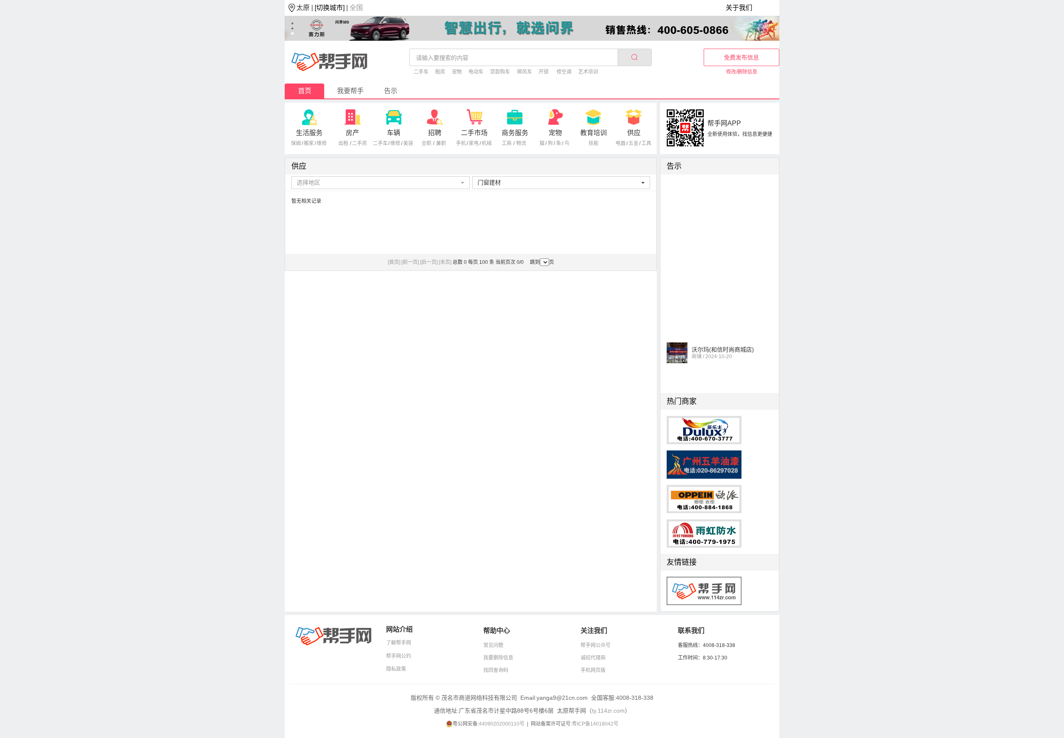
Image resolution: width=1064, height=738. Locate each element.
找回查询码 (495, 670)
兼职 (441, 143)
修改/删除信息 (741, 72)
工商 (507, 143)
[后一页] (429, 262)
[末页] (445, 262)
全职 (426, 143)
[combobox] (380, 182)
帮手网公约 (398, 656)
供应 (633, 132)
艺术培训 (588, 72)
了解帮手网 (398, 643)
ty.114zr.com (608, 710)
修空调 (564, 72)
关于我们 (739, 7)
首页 (304, 90)
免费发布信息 (741, 57)
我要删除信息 (498, 658)
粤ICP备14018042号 (595, 724)
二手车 (421, 72)
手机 (461, 143)
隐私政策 (396, 669)
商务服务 (515, 132)
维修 (322, 143)
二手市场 (474, 132)
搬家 (309, 143)
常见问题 (493, 645)
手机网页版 (593, 670)
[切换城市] (330, 7)
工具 (646, 143)
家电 (474, 143)
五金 (633, 143)
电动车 (475, 72)
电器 (621, 143)
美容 (408, 143)
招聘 (434, 132)
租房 (440, 72)
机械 (487, 143)
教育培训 (593, 132)
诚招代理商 (593, 658)
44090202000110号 (502, 724)
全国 (356, 7)
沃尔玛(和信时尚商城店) (723, 345)
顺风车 (524, 72)
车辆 (393, 132)
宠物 (457, 72)
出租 (343, 143)
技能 (593, 143)
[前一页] (410, 262)
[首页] (394, 262)
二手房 (359, 143)
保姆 (296, 143)
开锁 (544, 72)
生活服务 (309, 132)
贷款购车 (500, 72)
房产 (352, 132)
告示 (390, 90)
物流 (521, 143)
